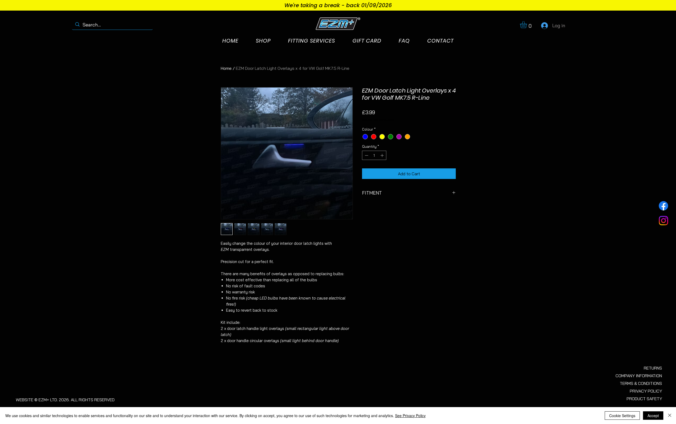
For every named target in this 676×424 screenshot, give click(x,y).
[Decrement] (366, 155)
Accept (653, 415)
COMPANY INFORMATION (639, 375)
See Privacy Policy (410, 415)
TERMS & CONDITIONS (641, 383)
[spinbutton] (374, 155)
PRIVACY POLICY (646, 391)
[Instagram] (663, 220)
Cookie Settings (622, 415)
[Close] (669, 415)
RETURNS (653, 368)
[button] (527, 24)
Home (226, 68)
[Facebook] (663, 206)
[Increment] (382, 155)
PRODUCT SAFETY (644, 398)
